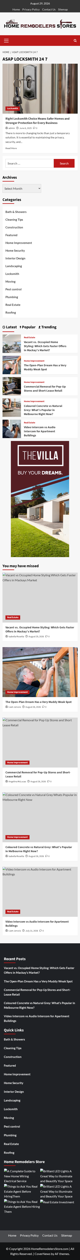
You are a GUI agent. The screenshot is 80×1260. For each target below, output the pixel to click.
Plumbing (11, 297)
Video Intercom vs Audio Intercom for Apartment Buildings (39, 431)
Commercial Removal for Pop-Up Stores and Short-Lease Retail (45, 389)
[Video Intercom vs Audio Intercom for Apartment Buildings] (12, 428)
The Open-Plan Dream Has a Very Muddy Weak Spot (45, 367)
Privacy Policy (31, 9)
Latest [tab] (11, 327)
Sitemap (63, 9)
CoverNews (42, 1254)
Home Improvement (18, 242)
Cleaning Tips (14, 219)
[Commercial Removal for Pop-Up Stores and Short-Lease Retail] (12, 386)
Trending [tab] (49, 327)
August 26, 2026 (33, 707)
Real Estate (12, 304)
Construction (14, 227)
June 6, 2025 (25, 128)
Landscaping (13, 266)
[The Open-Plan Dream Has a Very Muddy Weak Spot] (12, 364)
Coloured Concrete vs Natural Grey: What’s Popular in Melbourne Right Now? (43, 410)
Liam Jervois (15, 707)
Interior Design (15, 258)
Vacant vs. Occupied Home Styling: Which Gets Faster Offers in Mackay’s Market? (45, 346)
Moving (10, 281)
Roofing (10, 312)
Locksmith (12, 108)
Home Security (15, 250)
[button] (6, 40)
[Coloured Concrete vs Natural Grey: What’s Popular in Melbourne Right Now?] (12, 407)
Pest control (13, 289)
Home (16, 9)
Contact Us (49, 9)
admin (12, 128)
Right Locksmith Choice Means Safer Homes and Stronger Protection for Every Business (37, 121)
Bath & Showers (16, 212)
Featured (11, 235)
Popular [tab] (28, 327)
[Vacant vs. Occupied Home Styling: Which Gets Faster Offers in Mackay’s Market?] (12, 343)
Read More (11, 148)
